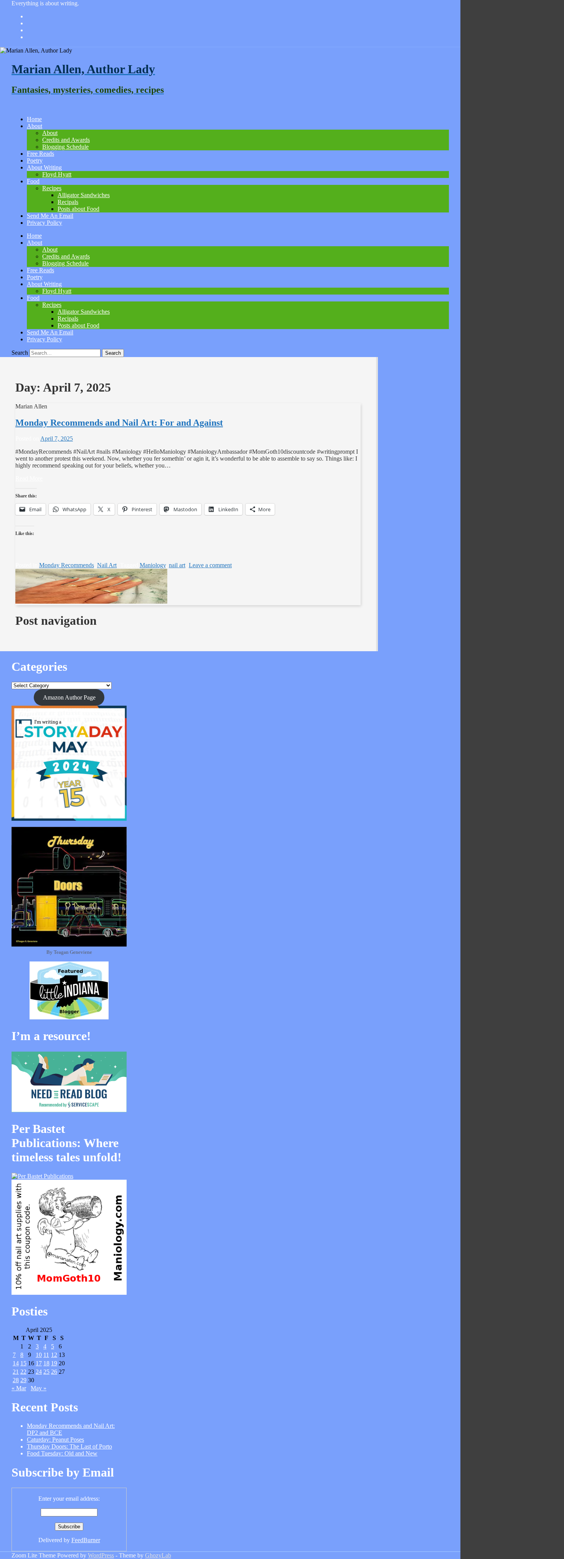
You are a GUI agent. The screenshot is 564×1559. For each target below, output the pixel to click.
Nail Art (107, 565)
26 (54, 1371)
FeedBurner (85, 1540)
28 (16, 1380)
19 (54, 1363)
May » (38, 1388)
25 (46, 1371)
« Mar (19, 1388)
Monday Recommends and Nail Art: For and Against (119, 423)
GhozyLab (158, 1555)
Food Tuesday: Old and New (62, 1453)
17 (39, 1363)
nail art (177, 565)
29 (23, 1380)
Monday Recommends (66, 565)
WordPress (101, 1555)
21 (16, 1371)
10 (39, 1355)
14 (16, 1363)
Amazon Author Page (69, 697)
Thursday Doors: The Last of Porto (69, 1446)
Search (20, 352)
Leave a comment (210, 565)
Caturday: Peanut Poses (55, 1439)
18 (46, 1363)
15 (23, 1363)
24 (39, 1371)
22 (23, 1371)
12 (54, 1355)
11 (46, 1355)
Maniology (153, 565)
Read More (29, 478)
